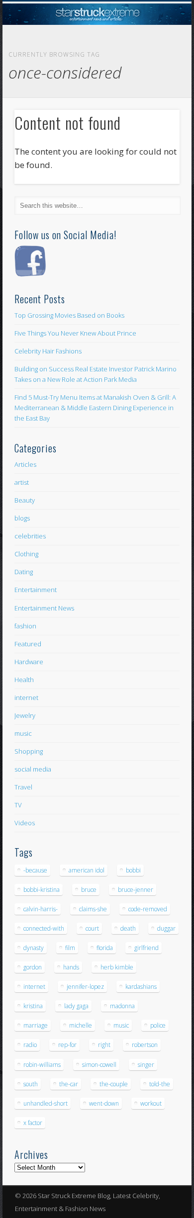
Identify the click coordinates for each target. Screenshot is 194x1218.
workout (151, 1103)
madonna (122, 1006)
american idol (86, 870)
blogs (22, 518)
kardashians (141, 986)
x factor (32, 1123)
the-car (68, 1084)
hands (71, 967)
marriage (35, 1025)
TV (18, 804)
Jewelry (24, 715)
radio (30, 1045)
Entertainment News (44, 608)
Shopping (28, 751)
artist (21, 482)
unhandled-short (45, 1103)
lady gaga (76, 1006)
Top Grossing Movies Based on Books (69, 315)
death (128, 928)
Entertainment (35, 589)
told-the (159, 1084)
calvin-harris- (40, 909)
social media (32, 769)
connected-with (43, 928)
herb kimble (116, 967)
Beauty (24, 500)
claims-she (93, 909)
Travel (23, 787)
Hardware (28, 661)
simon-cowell (99, 1064)
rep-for (67, 1045)
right (104, 1045)
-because (35, 870)
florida (105, 948)
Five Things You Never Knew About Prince (75, 333)
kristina (33, 1006)
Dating (23, 571)
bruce (89, 889)
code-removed (147, 909)
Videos (24, 822)
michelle (80, 1025)
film (70, 948)
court (92, 928)
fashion (25, 625)
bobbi (133, 870)
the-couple (113, 1084)
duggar (166, 928)
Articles (25, 464)
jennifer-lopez (85, 986)
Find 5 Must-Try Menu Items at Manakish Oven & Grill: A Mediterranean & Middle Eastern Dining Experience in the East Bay (95, 408)
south (30, 1084)
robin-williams (42, 1064)
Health (24, 679)
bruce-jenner (135, 889)
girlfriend (146, 948)
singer (146, 1064)
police (158, 1025)
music (23, 733)
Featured (27, 643)
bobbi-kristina (41, 889)
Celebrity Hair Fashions (48, 351)
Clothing (26, 553)
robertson (145, 1045)
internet (26, 697)
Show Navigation (155, 89)
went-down (104, 1103)
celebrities (30, 535)
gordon (32, 967)
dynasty (33, 948)
